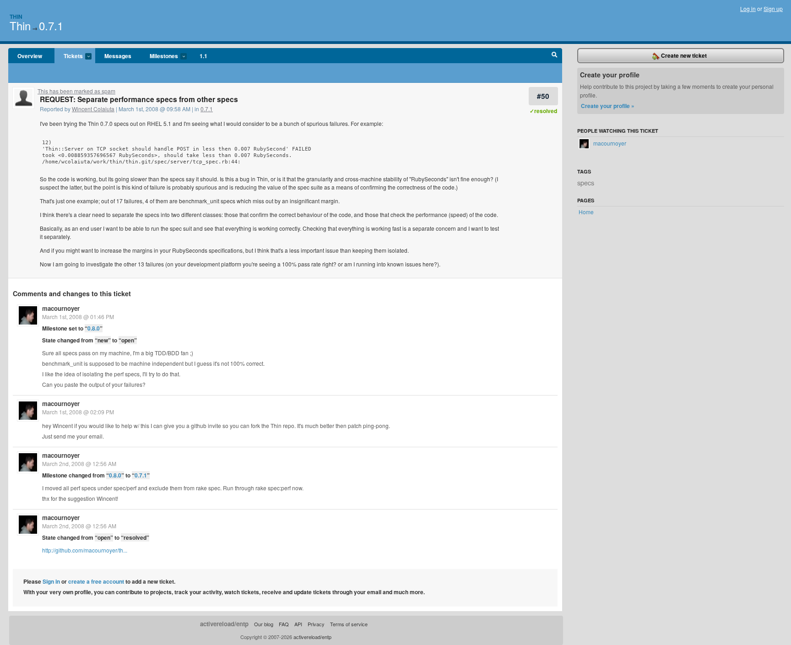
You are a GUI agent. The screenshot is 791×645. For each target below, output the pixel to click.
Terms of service (349, 624)
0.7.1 (51, 25)
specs (585, 182)
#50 (543, 96)
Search (554, 56)
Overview (29, 56)
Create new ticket (683, 55)
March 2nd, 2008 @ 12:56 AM (79, 463)
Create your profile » (607, 106)
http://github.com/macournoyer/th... (84, 550)
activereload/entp (224, 623)
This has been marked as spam (76, 91)
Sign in (51, 581)
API (298, 624)
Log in (748, 8)
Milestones (159, 56)
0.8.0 (93, 328)
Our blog (263, 624)
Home (586, 212)
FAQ (284, 624)
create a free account (96, 581)
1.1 (203, 56)
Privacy (316, 624)
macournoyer (61, 308)
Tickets (68, 56)
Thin (16, 16)
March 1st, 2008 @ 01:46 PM (78, 316)
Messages (117, 56)
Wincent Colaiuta (93, 109)
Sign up (773, 8)
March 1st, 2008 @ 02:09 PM (78, 412)
